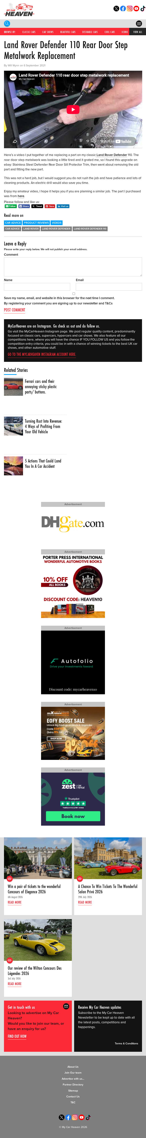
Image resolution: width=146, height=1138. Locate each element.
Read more (14, 902)
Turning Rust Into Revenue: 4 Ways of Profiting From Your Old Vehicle (43, 427)
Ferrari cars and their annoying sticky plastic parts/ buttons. (41, 387)
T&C (73, 1102)
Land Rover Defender (111, 155)
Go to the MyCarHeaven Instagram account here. (42, 354)
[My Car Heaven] (19, 9)
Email (80, 280)
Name (8, 280)
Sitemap (73, 1090)
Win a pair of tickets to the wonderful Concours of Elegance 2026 (34, 889)
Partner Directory (73, 1084)
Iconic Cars (128, 32)
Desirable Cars (90, 32)
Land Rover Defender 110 (90, 228)
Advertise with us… (73, 1078)
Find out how (17, 1036)
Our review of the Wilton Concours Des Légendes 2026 (35, 971)
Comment (11, 255)
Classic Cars (29, 32)
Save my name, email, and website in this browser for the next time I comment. (59, 298)
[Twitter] (116, 10)
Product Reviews (36, 222)
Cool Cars (110, 32)
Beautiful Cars (68, 32)
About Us (73, 1066)
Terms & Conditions (126, 1043)
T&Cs (109, 303)
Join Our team (73, 1072)
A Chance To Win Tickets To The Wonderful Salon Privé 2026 (107, 889)
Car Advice (13, 222)
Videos (56, 222)
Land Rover (31, 228)
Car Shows (48, 32)
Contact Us (73, 1096)
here (21, 196)
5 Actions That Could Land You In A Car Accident (43, 463)
